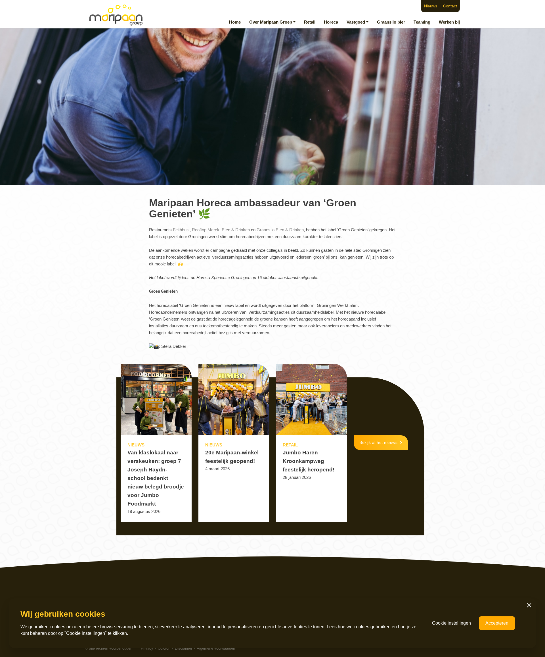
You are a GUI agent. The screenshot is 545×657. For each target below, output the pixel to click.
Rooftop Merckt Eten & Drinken (221, 229)
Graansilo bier (391, 22)
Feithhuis (181, 229)
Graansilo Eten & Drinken (280, 229)
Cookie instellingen (451, 623)
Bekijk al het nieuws (378, 442)
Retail (309, 22)
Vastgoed (356, 22)
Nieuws (430, 6)
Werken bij (449, 22)
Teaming (422, 22)
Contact (450, 6)
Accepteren (496, 623)
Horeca (331, 22)
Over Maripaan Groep (270, 22)
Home (235, 22)
